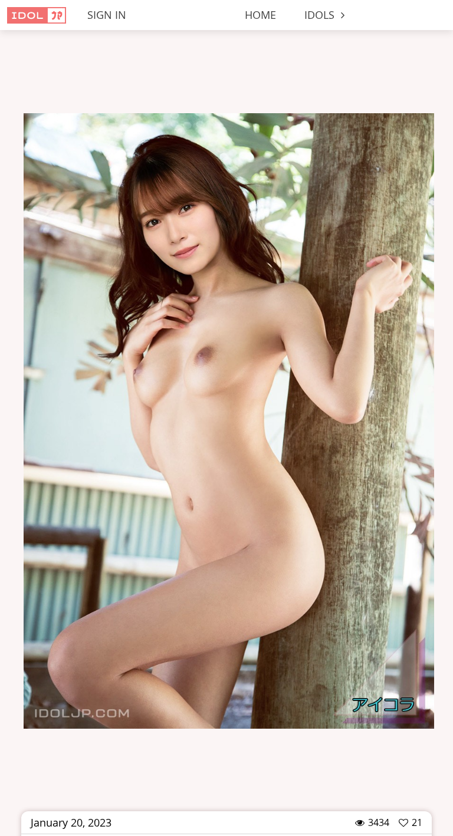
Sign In (106, 15)
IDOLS (320, 15)
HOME (260, 15)
